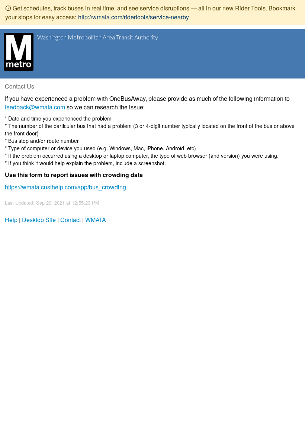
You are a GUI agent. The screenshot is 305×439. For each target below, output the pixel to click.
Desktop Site (39, 219)
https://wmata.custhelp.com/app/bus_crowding (65, 187)
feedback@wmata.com (35, 107)
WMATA (95, 219)
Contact (70, 219)
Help (11, 219)
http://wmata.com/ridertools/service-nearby (133, 17)
